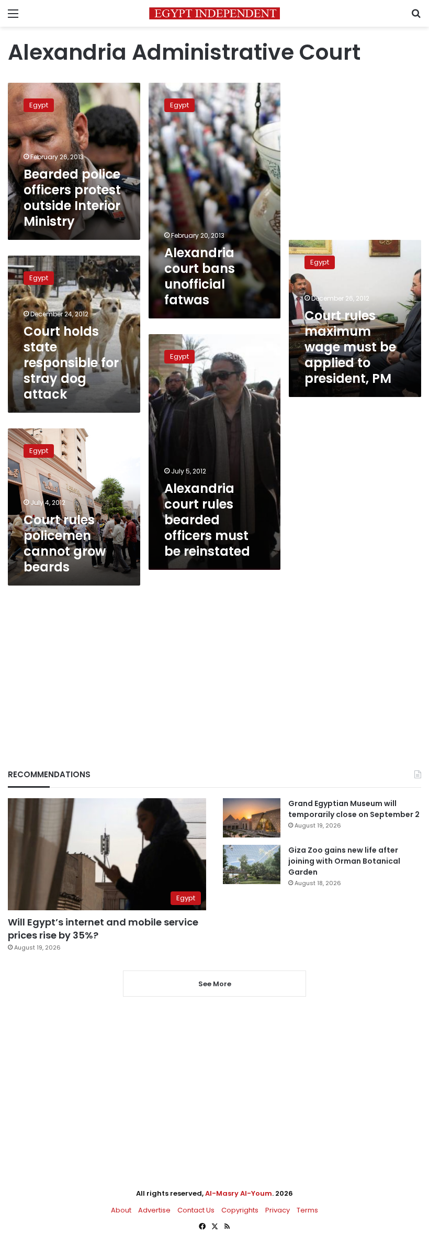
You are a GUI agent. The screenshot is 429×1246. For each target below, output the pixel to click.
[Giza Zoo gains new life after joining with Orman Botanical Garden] (251, 864)
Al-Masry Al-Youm (238, 1193)
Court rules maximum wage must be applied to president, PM (350, 347)
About (121, 1210)
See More (214, 984)
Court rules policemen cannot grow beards (65, 543)
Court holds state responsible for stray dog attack (71, 363)
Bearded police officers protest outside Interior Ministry (72, 198)
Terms (307, 1210)
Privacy (277, 1210)
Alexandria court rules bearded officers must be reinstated (207, 520)
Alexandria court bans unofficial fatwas (199, 276)
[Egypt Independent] (214, 13)
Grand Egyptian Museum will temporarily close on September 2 (354, 809)
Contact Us (195, 1210)
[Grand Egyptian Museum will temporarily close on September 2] (251, 817)
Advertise (154, 1210)
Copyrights (239, 1210)
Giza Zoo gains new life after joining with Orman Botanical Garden (344, 861)
